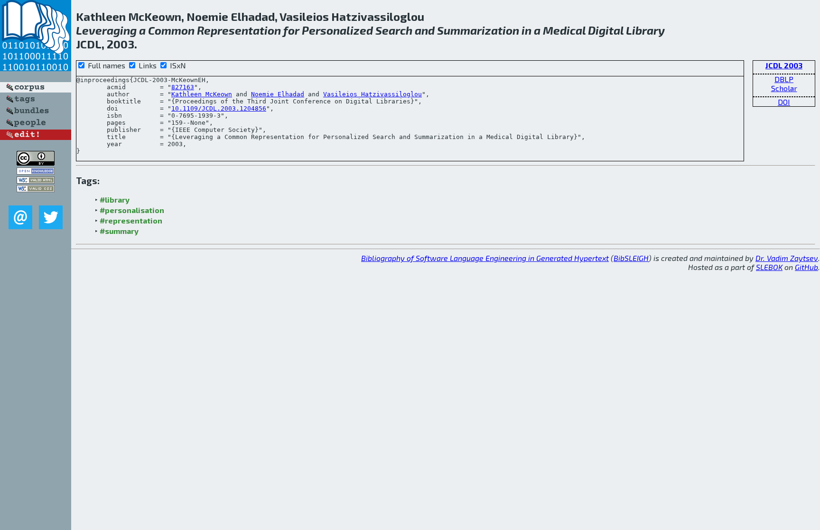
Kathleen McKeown (201, 94)
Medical (564, 30)
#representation (131, 220)
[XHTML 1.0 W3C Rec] (36, 180)
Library (645, 30)
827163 (182, 87)
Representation (239, 30)
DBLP (783, 79)
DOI (784, 101)
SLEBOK (769, 266)
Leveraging (106, 30)
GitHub (806, 266)
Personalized (337, 30)
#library (115, 199)
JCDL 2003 (783, 65)
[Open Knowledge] (36, 171)
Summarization (478, 30)
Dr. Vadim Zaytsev (786, 257)
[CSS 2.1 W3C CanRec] (36, 198)
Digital (606, 30)
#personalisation (132, 209)
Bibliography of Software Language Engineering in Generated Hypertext (485, 257)
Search (393, 30)
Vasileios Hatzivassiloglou (372, 94)
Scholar (784, 88)
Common (171, 30)
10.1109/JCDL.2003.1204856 (218, 108)
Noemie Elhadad (277, 94)
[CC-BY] (36, 162)
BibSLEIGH (631, 257)
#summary (119, 230)
